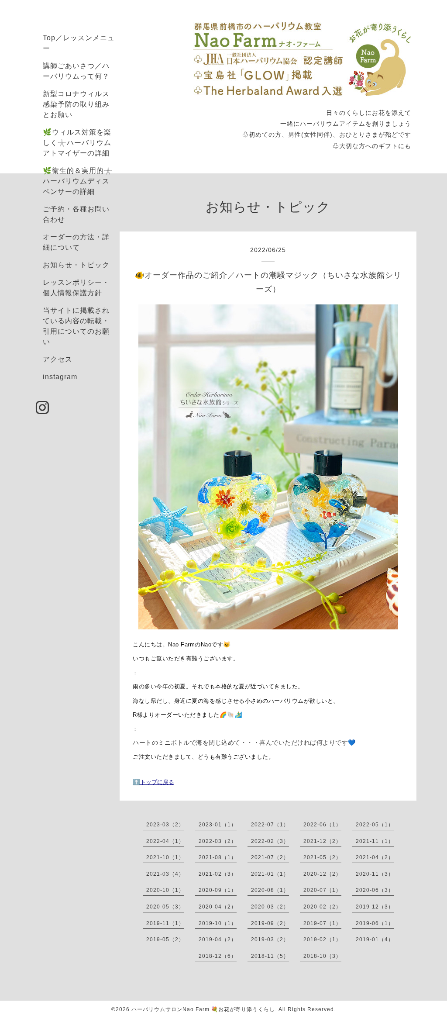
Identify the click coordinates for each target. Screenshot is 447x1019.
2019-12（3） (375, 907)
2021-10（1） (165, 857)
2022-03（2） (218, 841)
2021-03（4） (165, 874)
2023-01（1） (218, 825)
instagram (60, 376)
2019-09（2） (270, 923)
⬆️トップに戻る (153, 782)
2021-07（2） (270, 857)
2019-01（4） (375, 939)
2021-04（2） (375, 857)
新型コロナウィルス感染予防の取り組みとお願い (76, 104)
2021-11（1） (375, 841)
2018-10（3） (322, 956)
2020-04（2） (218, 907)
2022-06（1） (322, 825)
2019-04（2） (218, 939)
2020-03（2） (270, 907)
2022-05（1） (375, 825)
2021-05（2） (322, 857)
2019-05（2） (165, 939)
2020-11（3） (375, 874)
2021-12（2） (322, 841)
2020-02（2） (322, 907)
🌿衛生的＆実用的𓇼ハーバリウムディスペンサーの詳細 (78, 181)
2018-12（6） (218, 956)
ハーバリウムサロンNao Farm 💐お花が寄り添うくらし (203, 1009)
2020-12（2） (322, 874)
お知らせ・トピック (76, 265)
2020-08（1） (270, 890)
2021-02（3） (218, 874)
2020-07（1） (322, 890)
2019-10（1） (218, 923)
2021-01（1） (270, 874)
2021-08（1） (218, 857)
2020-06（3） (375, 890)
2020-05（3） (165, 907)
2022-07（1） (270, 825)
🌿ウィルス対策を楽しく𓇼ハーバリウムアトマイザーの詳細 (77, 142)
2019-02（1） (322, 939)
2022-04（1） (165, 841)
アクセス (57, 359)
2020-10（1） (165, 890)
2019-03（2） (270, 939)
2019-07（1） (322, 923)
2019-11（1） (165, 923)
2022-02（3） (270, 841)
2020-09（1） (218, 890)
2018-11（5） (270, 956)
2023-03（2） (165, 825)
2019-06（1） (375, 923)
